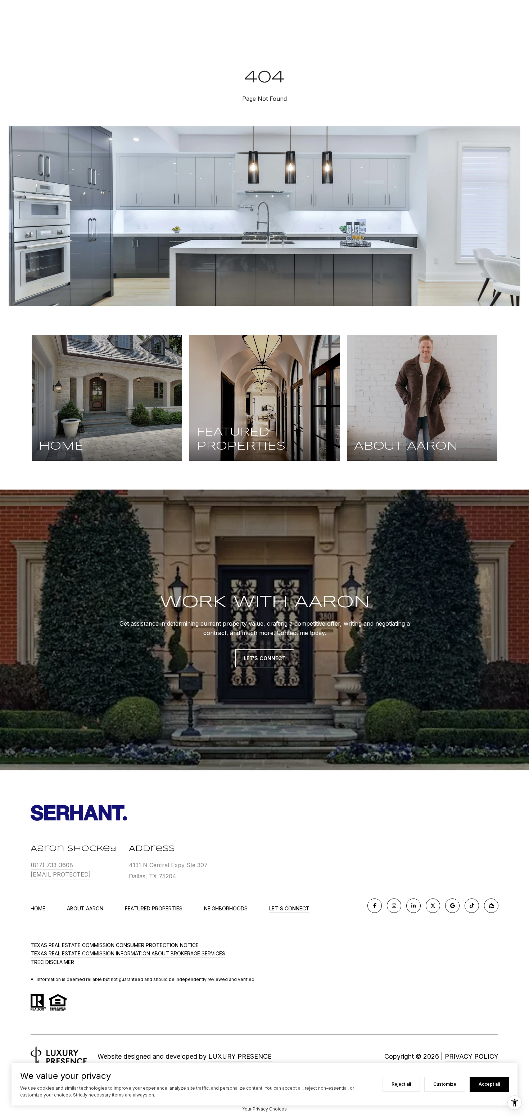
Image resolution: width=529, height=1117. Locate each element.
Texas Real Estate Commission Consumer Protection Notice (115, 945)
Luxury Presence (240, 1056)
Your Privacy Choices (264, 1109)
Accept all (489, 1084)
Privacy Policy (471, 1056)
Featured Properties (153, 908)
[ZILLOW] (491, 905)
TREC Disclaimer (52, 962)
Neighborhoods (226, 908)
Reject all (401, 1084)
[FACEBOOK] (374, 905)
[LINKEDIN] (413, 905)
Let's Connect (289, 908)
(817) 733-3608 (52, 865)
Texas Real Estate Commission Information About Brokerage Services (128, 953)
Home (38, 908)
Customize (444, 1084)
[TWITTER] (433, 905)
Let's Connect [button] (265, 658)
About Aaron (85, 908)
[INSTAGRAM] (394, 905)
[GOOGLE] (452, 905)
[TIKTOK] (472, 905)
